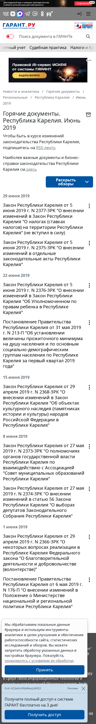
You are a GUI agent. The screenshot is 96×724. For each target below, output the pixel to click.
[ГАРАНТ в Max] (20, 14)
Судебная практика (48, 47)
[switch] (10, 36)
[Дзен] (12, 13)
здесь (31, 169)
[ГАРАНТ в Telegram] (28, 14)
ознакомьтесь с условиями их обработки (39, 660)
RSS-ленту (45, 147)
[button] (79, 13)
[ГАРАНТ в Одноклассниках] (42, 14)
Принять (44, 670)
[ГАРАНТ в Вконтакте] (6, 14)
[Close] (83, 688)
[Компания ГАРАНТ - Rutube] (50, 14)
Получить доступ (44, 714)
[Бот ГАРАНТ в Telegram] (35, 14)
